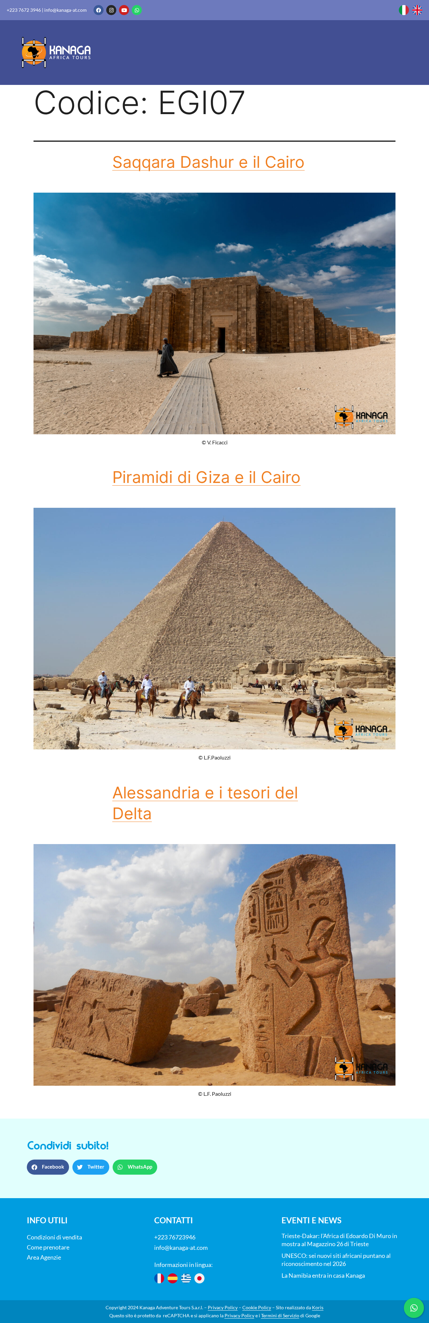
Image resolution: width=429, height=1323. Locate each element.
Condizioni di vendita (54, 1237)
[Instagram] (111, 10)
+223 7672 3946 (24, 10)
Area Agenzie (44, 1257)
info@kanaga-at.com (65, 10)
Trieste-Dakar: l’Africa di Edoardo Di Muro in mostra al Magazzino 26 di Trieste (339, 1239)
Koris (317, 1307)
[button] (48, 1167)
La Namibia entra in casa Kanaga (323, 1275)
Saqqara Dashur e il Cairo (208, 162)
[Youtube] (124, 10)
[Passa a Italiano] (404, 10)
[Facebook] (99, 10)
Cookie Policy (256, 1307)
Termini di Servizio (280, 1315)
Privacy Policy (223, 1307)
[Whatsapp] (137, 10)
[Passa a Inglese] (417, 10)
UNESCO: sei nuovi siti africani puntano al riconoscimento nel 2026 (336, 1259)
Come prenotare (48, 1247)
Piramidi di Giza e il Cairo (206, 477)
